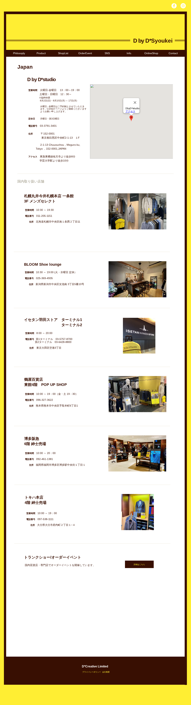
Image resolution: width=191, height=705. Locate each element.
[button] (63, 53)
